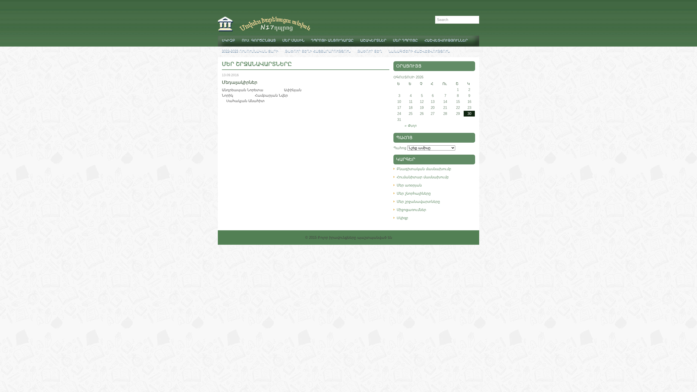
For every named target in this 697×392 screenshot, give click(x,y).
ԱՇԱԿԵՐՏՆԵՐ (373, 40)
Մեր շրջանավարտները (418, 202)
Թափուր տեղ (369, 51)
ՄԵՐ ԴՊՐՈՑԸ (405, 40)
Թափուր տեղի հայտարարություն (318, 51)
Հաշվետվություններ (446, 40)
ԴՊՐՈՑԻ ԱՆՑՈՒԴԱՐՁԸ (332, 40)
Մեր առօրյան (409, 185)
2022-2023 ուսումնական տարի (250, 51)
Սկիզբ (228, 40)
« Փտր (410, 126)
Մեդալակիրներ (239, 82)
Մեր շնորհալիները (414, 193)
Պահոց (399, 148)
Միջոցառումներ (411, 210)
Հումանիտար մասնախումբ (423, 177)
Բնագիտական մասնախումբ (424, 169)
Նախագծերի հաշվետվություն (419, 51)
